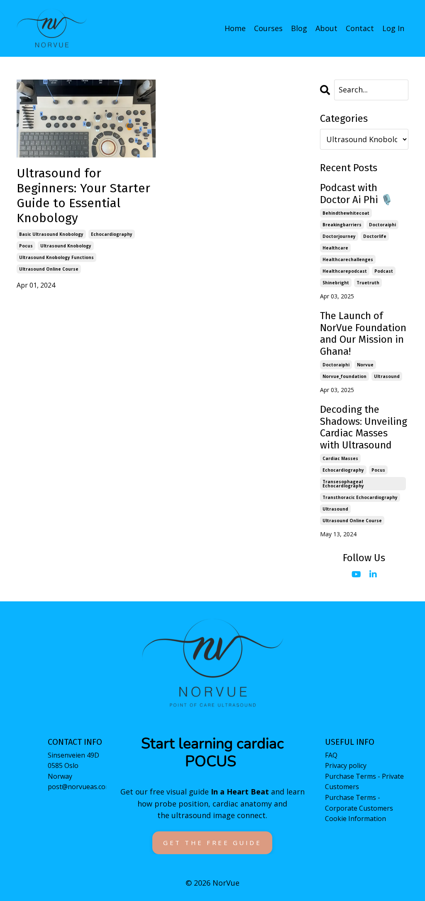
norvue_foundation (344, 376)
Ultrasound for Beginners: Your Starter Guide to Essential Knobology (83, 195)
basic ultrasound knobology (51, 234)
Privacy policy (345, 765)
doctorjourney (339, 236)
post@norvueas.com (79, 786)
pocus (26, 246)
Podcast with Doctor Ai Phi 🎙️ (356, 194)
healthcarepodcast (344, 271)
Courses (268, 28)
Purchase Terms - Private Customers (364, 782)
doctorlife (374, 236)
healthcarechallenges (347, 259)
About (326, 28)
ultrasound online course (48, 269)
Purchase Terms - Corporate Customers (359, 803)
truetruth (368, 283)
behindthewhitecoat (345, 213)
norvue (365, 365)
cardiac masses (340, 458)
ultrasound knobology (65, 246)
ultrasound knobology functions (56, 257)
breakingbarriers (341, 225)
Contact (360, 28)
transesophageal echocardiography (343, 484)
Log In (393, 28)
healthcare (335, 248)
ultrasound (387, 376)
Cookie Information (355, 818)
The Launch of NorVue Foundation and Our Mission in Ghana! (363, 333)
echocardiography (111, 234)
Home (235, 28)
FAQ (331, 755)
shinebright (335, 283)
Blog (299, 28)
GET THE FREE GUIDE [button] (212, 842)
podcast (383, 271)
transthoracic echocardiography (360, 497)
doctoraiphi (382, 225)
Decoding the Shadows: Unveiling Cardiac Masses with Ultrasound (363, 427)
